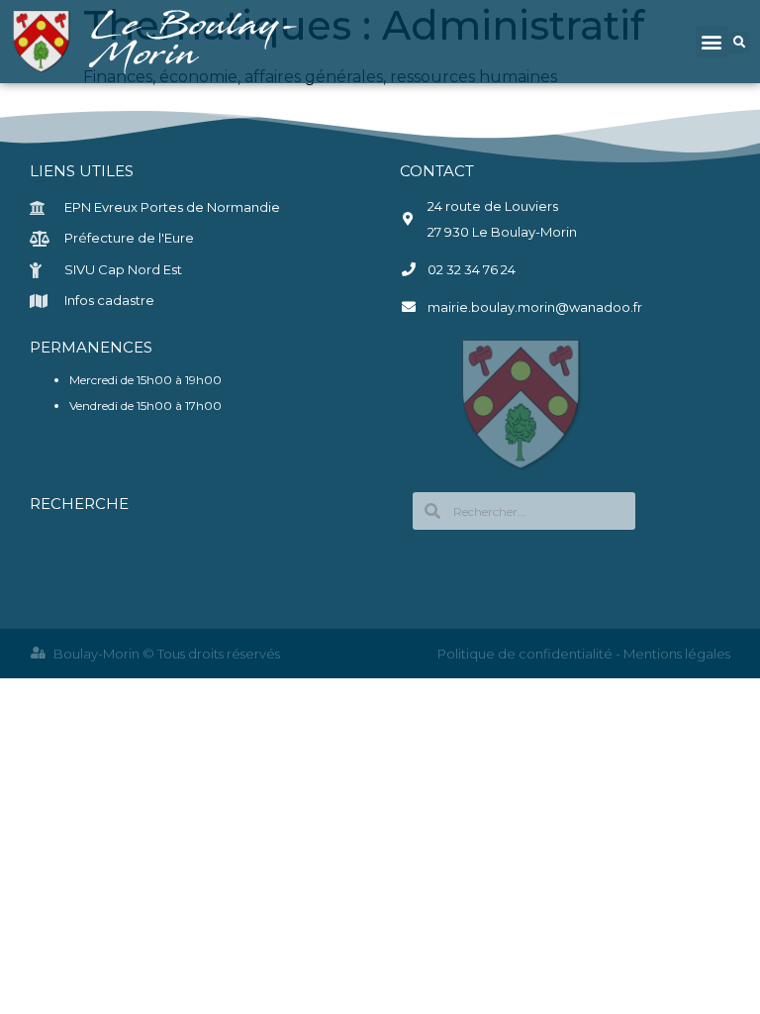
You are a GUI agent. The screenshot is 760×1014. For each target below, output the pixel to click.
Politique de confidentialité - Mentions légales (583, 653)
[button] (712, 42)
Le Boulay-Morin (197, 41)
